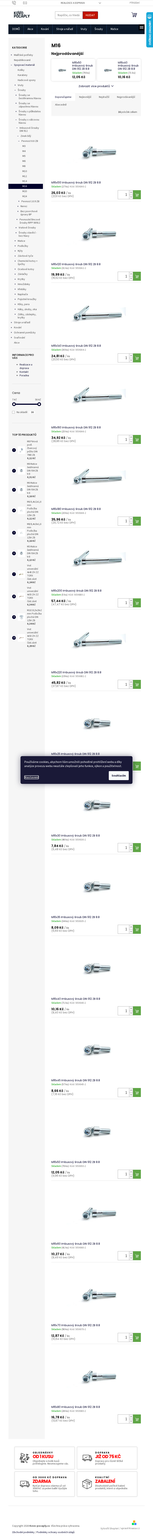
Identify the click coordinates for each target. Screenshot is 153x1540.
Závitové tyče (25, 256)
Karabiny (22, 75)
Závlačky (23, 274)
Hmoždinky (24, 284)
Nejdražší (104, 97)
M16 (24, 186)
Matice (21, 241)
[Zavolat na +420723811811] (17, 2)
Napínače (23, 294)
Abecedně (61, 105)
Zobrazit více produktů (94, 86)
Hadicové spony (27, 80)
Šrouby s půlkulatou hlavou (30, 113)
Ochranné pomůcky (25, 332)
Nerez (24, 206)
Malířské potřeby (23, 55)
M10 (24, 171)
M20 (24, 191)
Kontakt (24, 372)
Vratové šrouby (27, 228)
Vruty (21, 85)
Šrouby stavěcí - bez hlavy (28, 234)
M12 (24, 176)
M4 (24, 151)
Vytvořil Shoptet (110, 1528)
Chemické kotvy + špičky (28, 262)
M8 (24, 166)
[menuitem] (16, 29)
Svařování (19, 338)
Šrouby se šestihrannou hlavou (30, 96)
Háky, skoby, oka (27, 309)
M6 (24, 161)
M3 (24, 146)
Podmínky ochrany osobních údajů (55, 1532)
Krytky (21, 279)
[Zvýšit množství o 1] (131, 192)
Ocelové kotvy (26, 269)
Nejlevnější (85, 97)
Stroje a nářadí (22, 322)
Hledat (90, 15)
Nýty (20, 251)
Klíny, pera (23, 304)
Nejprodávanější (126, 97)
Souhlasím (119, 776)
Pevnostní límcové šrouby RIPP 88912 (30, 221)
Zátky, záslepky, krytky (27, 316)
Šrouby (22, 90)
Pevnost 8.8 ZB (29, 141)
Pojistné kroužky (27, 299)
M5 (24, 156)
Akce (17, 343)
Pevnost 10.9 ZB (30, 201)
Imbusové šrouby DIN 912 (29, 129)
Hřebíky (22, 289)
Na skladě (25, 412)
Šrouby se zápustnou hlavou (28, 105)
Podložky (23, 246)
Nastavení (31, 777)
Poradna (24, 375)
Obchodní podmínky (23, 1532)
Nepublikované (22, 60)
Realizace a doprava (73, 3)
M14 (24, 181)
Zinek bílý (26, 136)
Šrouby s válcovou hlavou (29, 121)
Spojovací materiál (24, 65)
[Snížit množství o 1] (131, 197)
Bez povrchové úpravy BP (29, 213)
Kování (17, 327)
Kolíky (21, 70)
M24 (24, 196)
